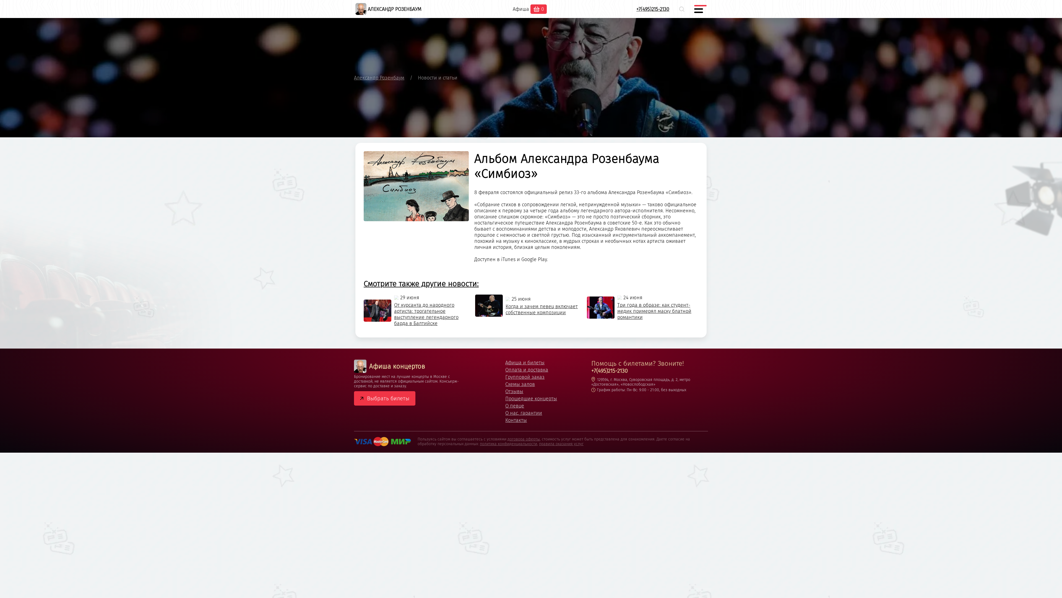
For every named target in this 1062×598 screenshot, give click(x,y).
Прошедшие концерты (531, 399)
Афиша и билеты (525, 363)
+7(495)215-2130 (652, 9)
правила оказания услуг (561, 444)
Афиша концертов (397, 366)
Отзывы (514, 391)
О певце (514, 406)
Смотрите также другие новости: (421, 283)
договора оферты (523, 439)
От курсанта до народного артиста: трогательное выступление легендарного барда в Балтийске (426, 314)
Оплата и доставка (526, 370)
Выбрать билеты (388, 398)
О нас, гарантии (523, 413)
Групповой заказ (525, 377)
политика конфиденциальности (508, 444)
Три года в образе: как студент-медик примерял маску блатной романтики (654, 311)
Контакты (516, 420)
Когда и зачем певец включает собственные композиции (542, 309)
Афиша (521, 9)
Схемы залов (520, 384)
